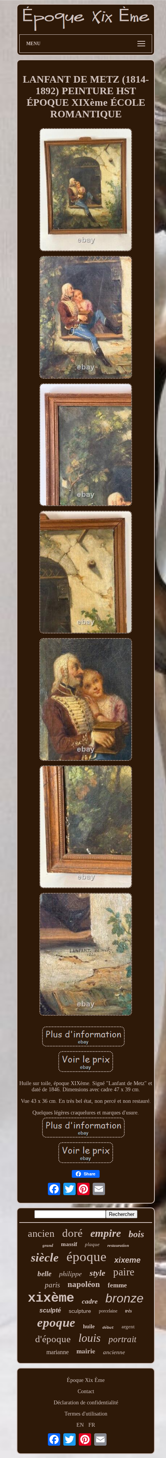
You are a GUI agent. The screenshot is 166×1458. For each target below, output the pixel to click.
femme (117, 1285)
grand (47, 1245)
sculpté (50, 1310)
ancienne (114, 1352)
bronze (124, 1298)
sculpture (80, 1311)
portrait (122, 1339)
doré (72, 1233)
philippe (70, 1273)
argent (128, 1326)
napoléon (84, 1284)
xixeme (127, 1260)
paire (123, 1272)
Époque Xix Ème (86, 1380)
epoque (56, 1322)
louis (89, 1337)
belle (44, 1274)
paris (52, 1285)
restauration (118, 1245)
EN (80, 1425)
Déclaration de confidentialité (86, 1403)
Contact (86, 1391)
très (128, 1311)
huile (89, 1326)
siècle (45, 1257)
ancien (41, 1233)
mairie (85, 1351)
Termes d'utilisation (85, 1414)
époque (86, 1256)
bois (136, 1234)
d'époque (53, 1339)
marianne (57, 1352)
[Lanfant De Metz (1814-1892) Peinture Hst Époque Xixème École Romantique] (85, 190)
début (108, 1328)
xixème (51, 1298)
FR (91, 1425)
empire (105, 1233)
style (97, 1273)
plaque (92, 1244)
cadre (90, 1301)
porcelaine (108, 1311)
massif (69, 1244)
